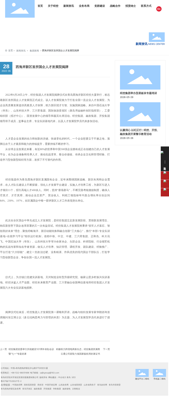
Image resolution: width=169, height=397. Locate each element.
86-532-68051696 (20, 372)
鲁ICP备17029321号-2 (11, 381)
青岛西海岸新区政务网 (11, 388)
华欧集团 (57, 388)
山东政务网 (63, 384)
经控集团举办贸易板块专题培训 (138, 93)
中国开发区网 (51, 384)
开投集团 (47, 388)
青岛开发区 (27, 388)
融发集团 (38, 388)
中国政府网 (17, 384)
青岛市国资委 (115, 384)
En (158, 8)
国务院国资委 (30, 384)
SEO (74, 377)
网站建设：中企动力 (57, 377)
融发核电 (66, 388)
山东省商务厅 (90, 384)
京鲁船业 (76, 388)
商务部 (40, 384)
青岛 (69, 377)
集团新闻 (34, 50)
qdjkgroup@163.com (49, 372)
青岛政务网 (102, 384)
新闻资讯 (21, 50)
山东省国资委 (76, 384)
